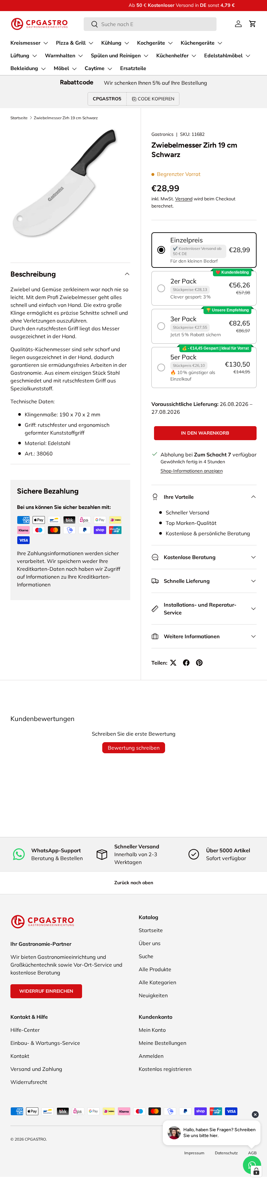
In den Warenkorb (205, 433)
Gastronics (162, 134)
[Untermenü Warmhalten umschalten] (80, 56)
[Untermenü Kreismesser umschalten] (45, 43)
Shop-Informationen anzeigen (192, 471)
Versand (183, 199)
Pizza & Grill (71, 43)
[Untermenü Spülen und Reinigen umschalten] (146, 56)
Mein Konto (152, 1030)
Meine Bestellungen (162, 1043)
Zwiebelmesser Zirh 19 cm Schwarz (66, 117)
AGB (252, 1152)
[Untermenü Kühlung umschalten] (127, 43)
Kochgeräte (151, 43)
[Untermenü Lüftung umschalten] (34, 56)
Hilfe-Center (25, 1030)
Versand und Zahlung (36, 1069)
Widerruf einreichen (46, 991)
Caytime (95, 68)
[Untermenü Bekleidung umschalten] (43, 69)
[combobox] (150, 24)
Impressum (194, 1152)
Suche (146, 956)
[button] (253, 24)
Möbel (61, 68)
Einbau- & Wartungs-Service (45, 1043)
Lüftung (19, 55)
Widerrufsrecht (28, 1082)
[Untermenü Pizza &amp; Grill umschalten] (91, 43)
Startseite (19, 117)
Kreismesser (25, 43)
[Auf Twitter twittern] (173, 662)
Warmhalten (60, 55)
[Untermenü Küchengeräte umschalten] (220, 43)
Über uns (150, 943)
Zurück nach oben (133, 883)
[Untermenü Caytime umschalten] (110, 69)
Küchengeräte (198, 43)
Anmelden (151, 1056)
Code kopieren (156, 99)
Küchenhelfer (172, 55)
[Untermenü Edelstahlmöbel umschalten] (248, 56)
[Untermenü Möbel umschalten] (74, 69)
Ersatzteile (133, 68)
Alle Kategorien (157, 982)
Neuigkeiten (153, 995)
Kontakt (19, 1056)
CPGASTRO (35, 1139)
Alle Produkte (155, 969)
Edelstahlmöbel (223, 55)
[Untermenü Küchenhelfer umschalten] (194, 56)
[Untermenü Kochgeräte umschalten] (170, 43)
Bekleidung (24, 68)
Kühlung (111, 43)
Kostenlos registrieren (165, 1069)
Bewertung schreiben (134, 747)
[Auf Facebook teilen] (186, 662)
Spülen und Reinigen (116, 55)
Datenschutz (226, 1152)
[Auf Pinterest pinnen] (199, 662)
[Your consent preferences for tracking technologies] (256, 1171)
